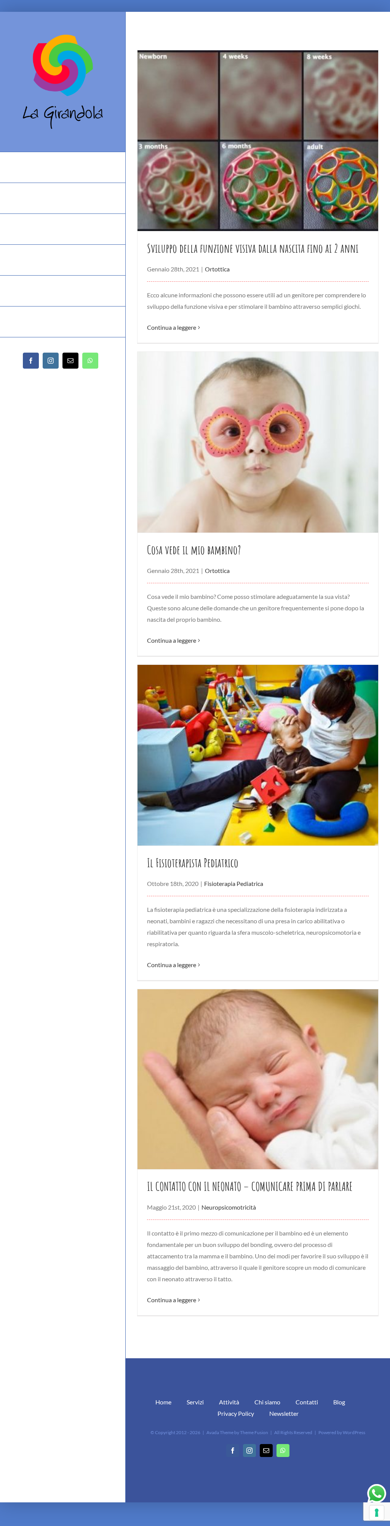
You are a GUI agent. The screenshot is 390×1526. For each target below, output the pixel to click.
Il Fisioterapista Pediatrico (192, 862)
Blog (339, 1402)
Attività (229, 1402)
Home (163, 1402)
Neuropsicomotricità (228, 1207)
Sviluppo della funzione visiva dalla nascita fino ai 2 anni (252, 248)
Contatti (307, 1402)
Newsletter (284, 1413)
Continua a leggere (171, 327)
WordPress (354, 1432)
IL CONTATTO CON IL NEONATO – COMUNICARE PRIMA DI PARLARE (250, 1186)
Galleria (257, 140)
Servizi (195, 1402)
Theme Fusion (254, 1432)
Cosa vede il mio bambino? (194, 549)
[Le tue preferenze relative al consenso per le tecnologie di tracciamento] (376, 1512)
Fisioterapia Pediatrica (233, 883)
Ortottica (217, 269)
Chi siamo (267, 1402)
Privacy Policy (235, 1413)
